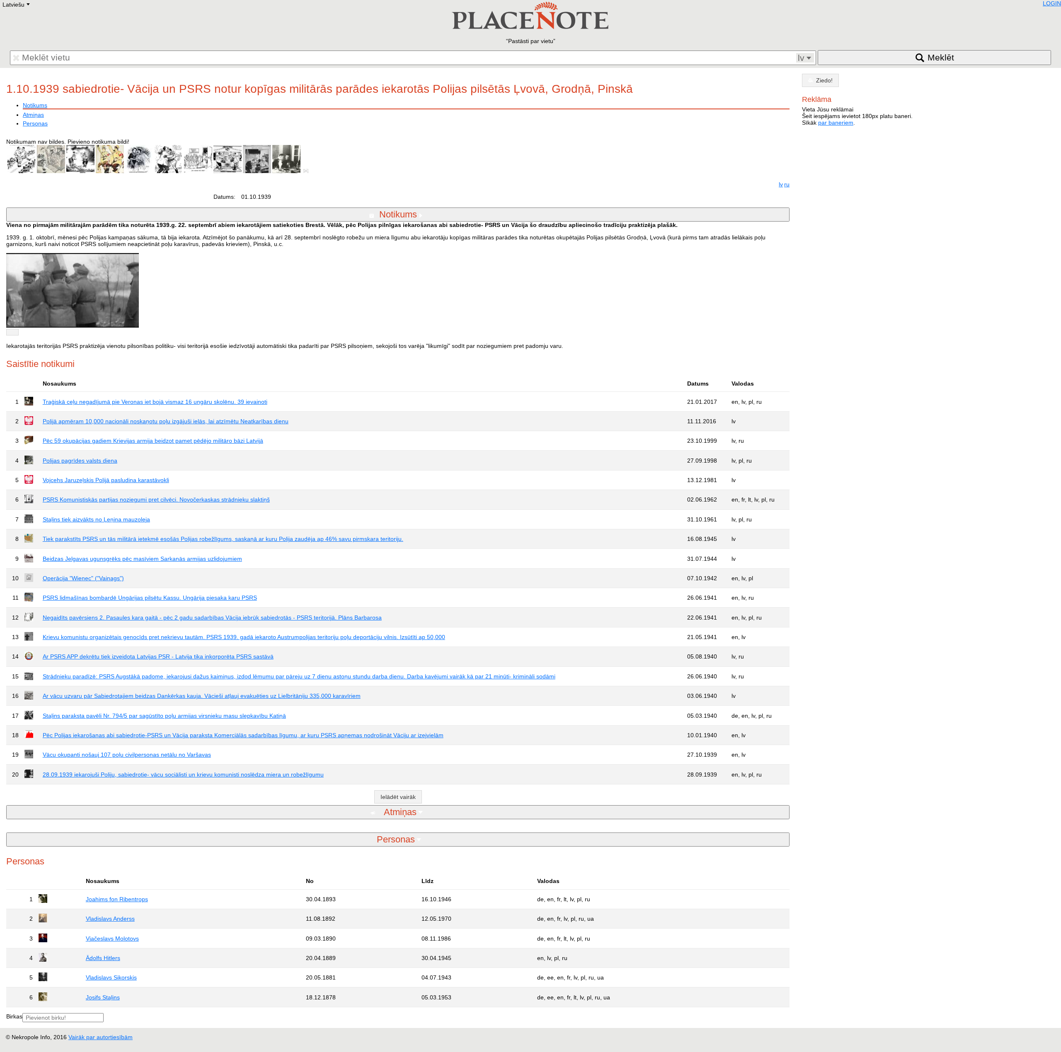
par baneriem (835, 122)
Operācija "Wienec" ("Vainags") (83, 578)
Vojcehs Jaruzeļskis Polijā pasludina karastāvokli (106, 480)
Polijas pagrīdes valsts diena (80, 460)
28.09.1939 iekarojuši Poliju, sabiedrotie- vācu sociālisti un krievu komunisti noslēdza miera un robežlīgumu (183, 774)
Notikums (35, 105)
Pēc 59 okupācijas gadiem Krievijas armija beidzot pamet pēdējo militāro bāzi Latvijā (153, 440)
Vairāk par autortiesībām (100, 1037)
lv (781, 184)
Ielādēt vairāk (398, 797)
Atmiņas (33, 114)
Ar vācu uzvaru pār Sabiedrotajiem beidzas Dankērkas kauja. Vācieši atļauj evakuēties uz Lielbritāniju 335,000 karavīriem (202, 695)
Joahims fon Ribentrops (117, 899)
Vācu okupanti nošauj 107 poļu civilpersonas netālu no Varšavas (127, 754)
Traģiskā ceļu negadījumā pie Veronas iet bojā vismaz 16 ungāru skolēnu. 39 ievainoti (155, 401)
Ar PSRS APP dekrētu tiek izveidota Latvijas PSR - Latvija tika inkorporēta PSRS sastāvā (158, 656)
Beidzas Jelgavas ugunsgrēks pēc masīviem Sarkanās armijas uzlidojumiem (142, 558)
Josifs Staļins (103, 997)
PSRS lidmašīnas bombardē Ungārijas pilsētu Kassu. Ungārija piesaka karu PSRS (150, 597)
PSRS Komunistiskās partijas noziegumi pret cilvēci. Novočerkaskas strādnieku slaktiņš (156, 499)
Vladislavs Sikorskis (111, 977)
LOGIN (1052, 3)
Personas (35, 123)
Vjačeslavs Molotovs (112, 938)
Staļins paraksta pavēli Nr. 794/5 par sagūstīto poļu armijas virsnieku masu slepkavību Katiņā (164, 715)
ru (787, 184)
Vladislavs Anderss (110, 918)
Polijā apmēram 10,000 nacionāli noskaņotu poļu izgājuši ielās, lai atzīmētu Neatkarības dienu (165, 421)
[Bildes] (307, 171)
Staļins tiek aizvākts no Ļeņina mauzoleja (96, 519)
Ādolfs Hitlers (103, 958)
